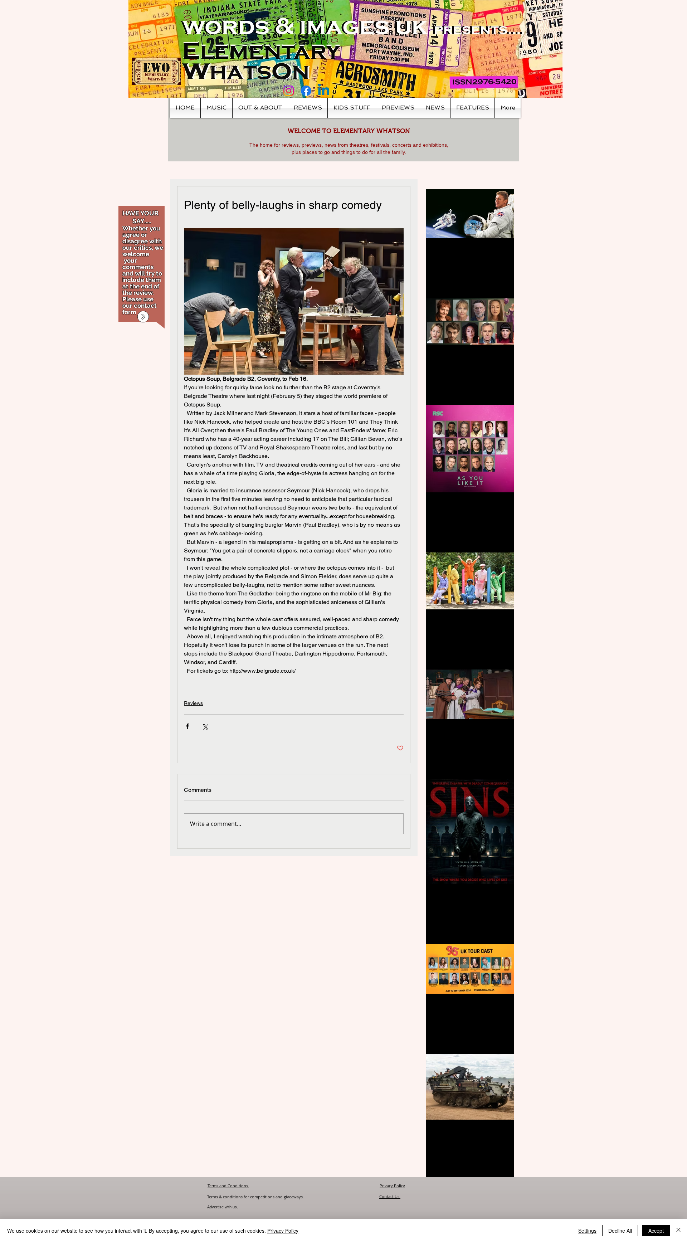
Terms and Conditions (228, 1185)
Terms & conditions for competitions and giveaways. (255, 1196)
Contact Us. (389, 1196)
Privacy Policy (392, 1185)
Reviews (193, 703)
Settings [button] (587, 1230)
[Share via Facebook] (187, 726)
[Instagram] (289, 91)
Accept (656, 1230)
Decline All (620, 1230)
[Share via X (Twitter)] (204, 726)
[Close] (678, 1230)
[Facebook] (306, 91)
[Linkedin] (324, 91)
